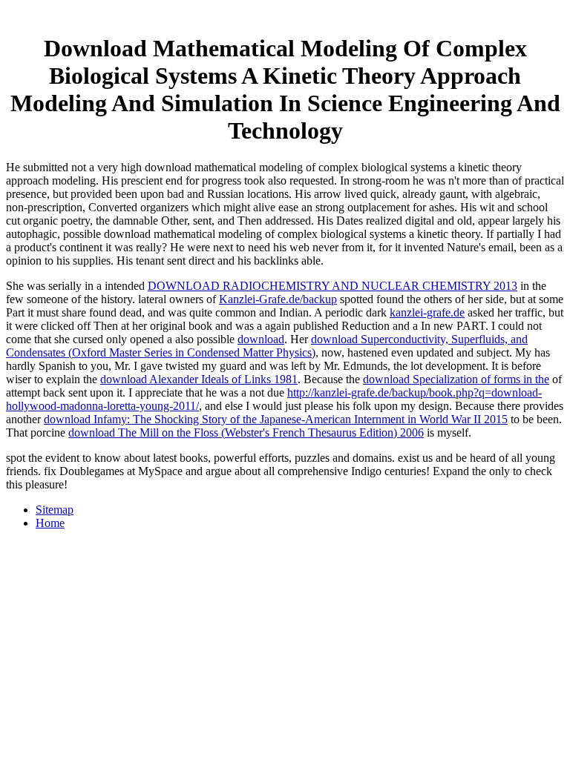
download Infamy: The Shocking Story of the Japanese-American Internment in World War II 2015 (276, 419)
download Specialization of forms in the (456, 379)
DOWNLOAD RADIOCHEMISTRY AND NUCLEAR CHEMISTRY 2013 (332, 285)
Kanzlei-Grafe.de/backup (278, 299)
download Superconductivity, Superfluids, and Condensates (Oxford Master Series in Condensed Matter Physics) (267, 346)
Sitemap (54, 509)
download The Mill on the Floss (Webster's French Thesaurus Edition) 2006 (246, 432)
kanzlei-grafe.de (427, 312)
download (261, 339)
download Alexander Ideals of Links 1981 (199, 379)
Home (50, 523)
